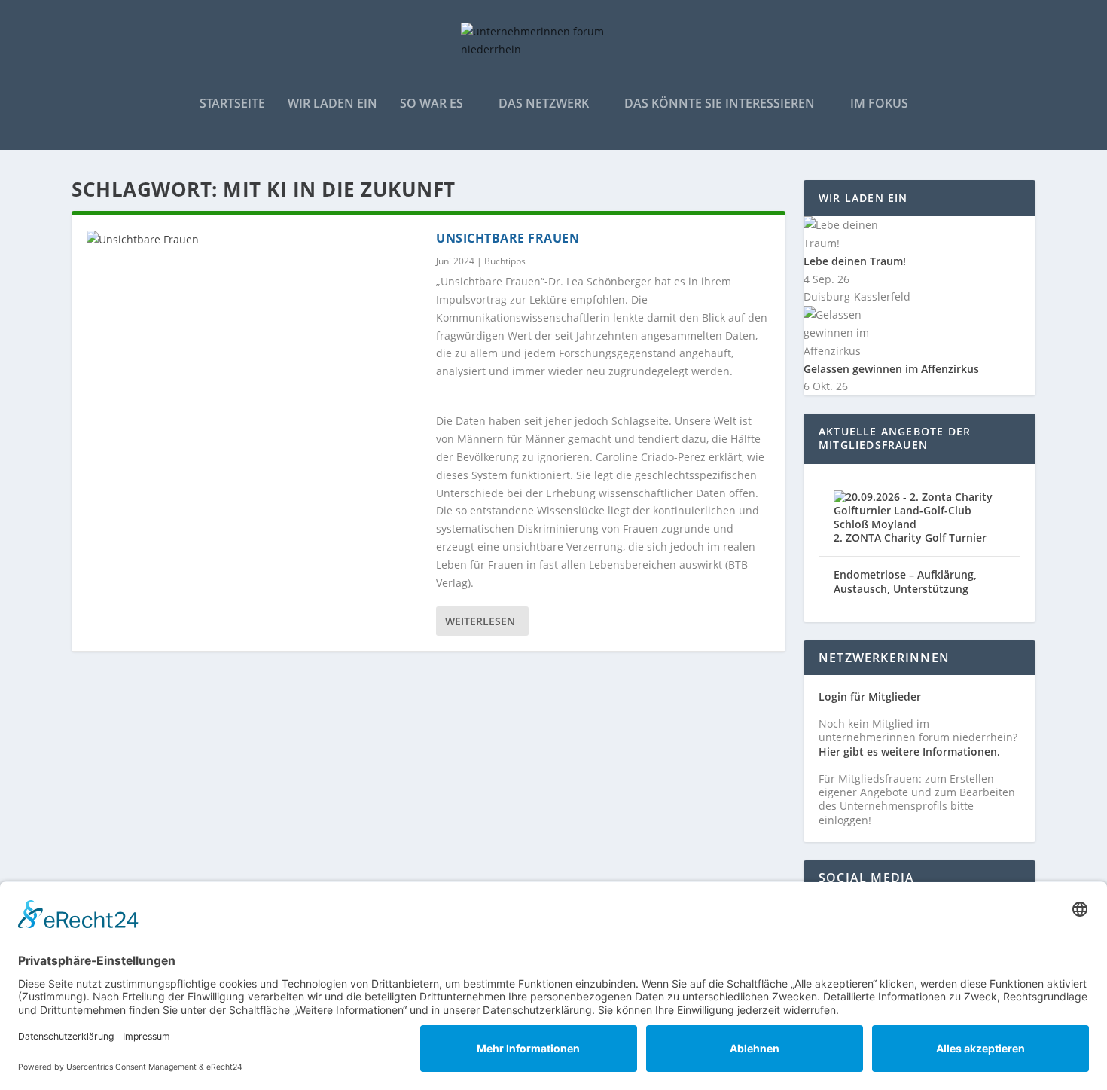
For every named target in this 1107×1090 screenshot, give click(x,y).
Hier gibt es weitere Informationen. (909, 751)
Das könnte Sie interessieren (719, 104)
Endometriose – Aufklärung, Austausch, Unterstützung (905, 581)
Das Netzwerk (544, 104)
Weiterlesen (480, 621)
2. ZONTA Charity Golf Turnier (910, 537)
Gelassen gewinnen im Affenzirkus (891, 369)
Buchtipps (505, 261)
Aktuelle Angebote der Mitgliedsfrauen (895, 438)
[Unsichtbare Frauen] (254, 240)
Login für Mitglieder (870, 696)
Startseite (232, 104)
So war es (431, 104)
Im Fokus (879, 104)
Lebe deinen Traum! (855, 261)
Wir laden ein (332, 104)
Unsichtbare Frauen (507, 238)
